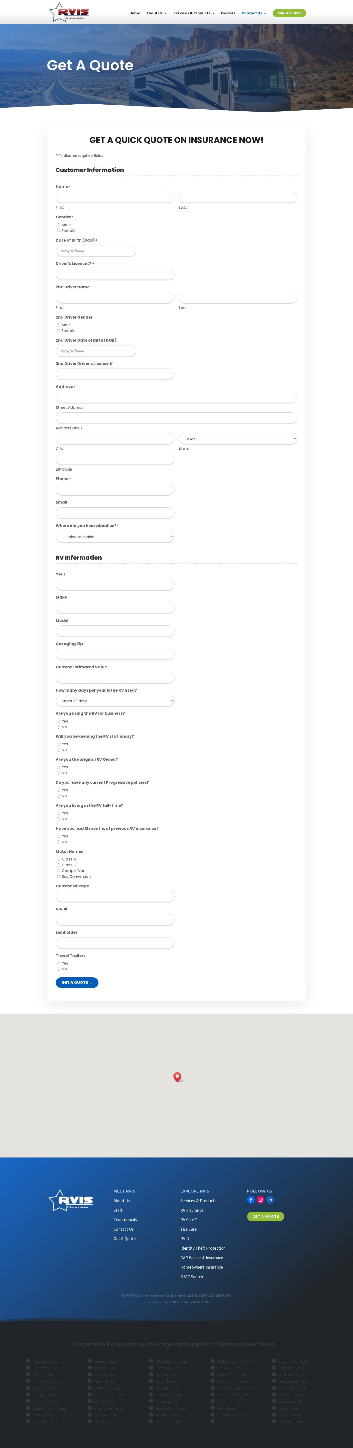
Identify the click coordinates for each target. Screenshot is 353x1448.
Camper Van (73, 870)
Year (60, 574)
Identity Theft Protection (202, 1248)
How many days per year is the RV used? (96, 690)
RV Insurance (191, 1210)
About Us (154, 14)
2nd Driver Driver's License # (84, 363)
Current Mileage (72, 886)
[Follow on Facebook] (251, 1200)
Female (68, 230)
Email (63, 502)
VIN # (61, 909)
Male (66, 224)
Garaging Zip (69, 644)
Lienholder (66, 932)
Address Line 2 (69, 428)
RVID (184, 1238)
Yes (65, 721)
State (184, 448)
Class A (69, 859)
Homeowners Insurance (201, 1267)
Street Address (70, 407)
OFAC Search (191, 1276)
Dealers (228, 14)
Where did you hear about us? (87, 525)
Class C (69, 864)
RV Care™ (188, 1219)
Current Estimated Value (81, 667)
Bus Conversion (76, 876)
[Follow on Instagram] (260, 1200)
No (64, 727)
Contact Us (252, 14)
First (60, 207)
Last (183, 207)
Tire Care (188, 1229)
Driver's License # (75, 263)
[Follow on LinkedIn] (270, 1200)
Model (62, 620)
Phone (63, 478)
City (59, 448)
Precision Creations (176, 1302)
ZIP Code (64, 469)
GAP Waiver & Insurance (201, 1257)
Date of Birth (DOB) (76, 240)
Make (61, 597)
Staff (118, 1210)
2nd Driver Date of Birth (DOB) (86, 340)
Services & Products (191, 14)
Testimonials (125, 1219)
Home (134, 14)
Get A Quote (125, 1238)
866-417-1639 (289, 13)
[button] (178, 1077)
